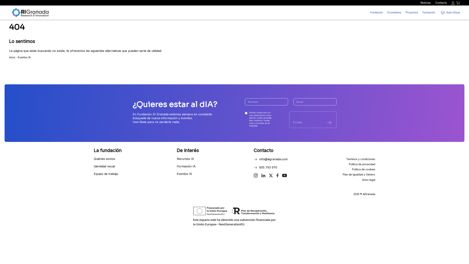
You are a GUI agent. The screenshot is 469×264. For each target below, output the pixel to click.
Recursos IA (185, 159)
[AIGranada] (30, 12)
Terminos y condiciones (360, 159)
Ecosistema (394, 12)
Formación (429, 12)
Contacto (441, 2)
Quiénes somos (104, 159)
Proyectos (412, 12)
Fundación (376, 12)
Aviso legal (368, 179)
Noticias (425, 2)
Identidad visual (104, 166)
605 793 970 (268, 167)
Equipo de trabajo (106, 174)
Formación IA (186, 166)
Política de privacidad (362, 164)
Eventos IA (24, 57)
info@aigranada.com (273, 159)
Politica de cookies (363, 169)
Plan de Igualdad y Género (359, 174)
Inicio (12, 57)
